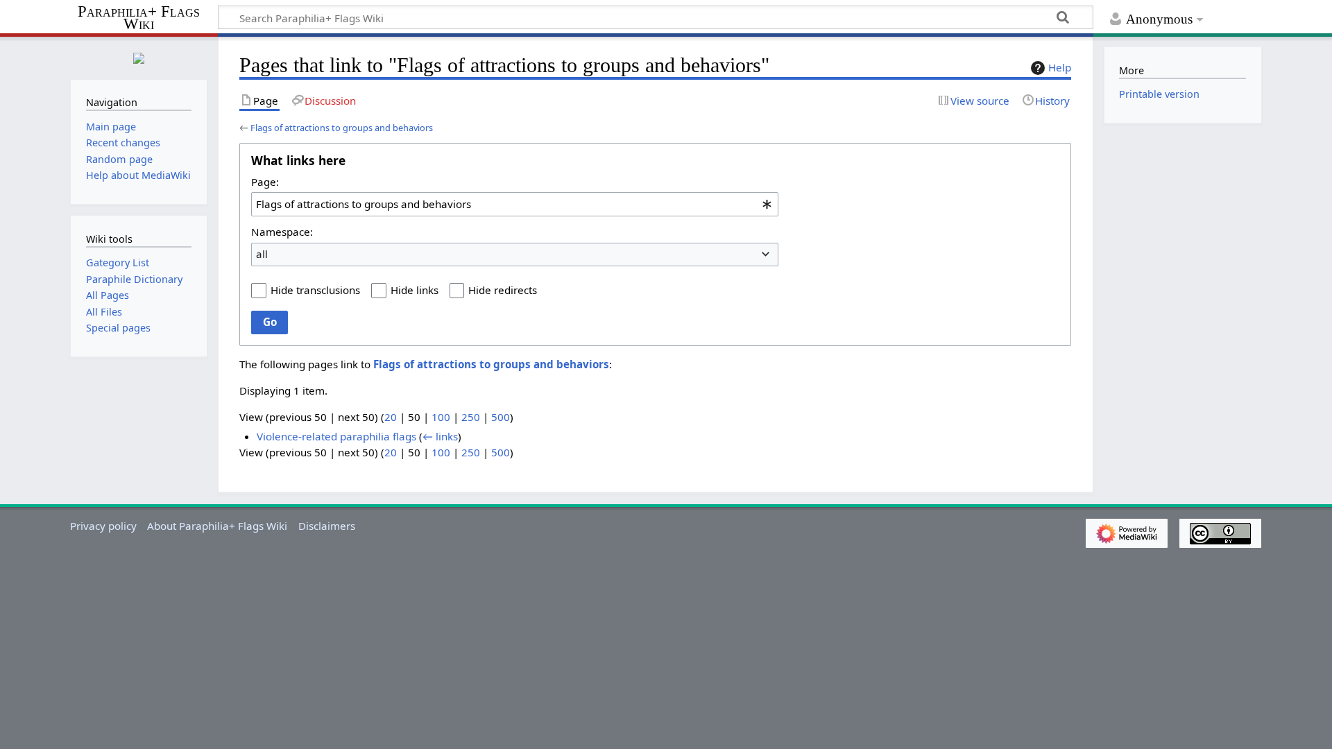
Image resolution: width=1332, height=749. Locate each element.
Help (1059, 67)
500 (500, 417)
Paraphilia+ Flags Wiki (139, 18)
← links (440, 436)
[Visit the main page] (138, 56)
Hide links (414, 290)
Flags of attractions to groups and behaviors (341, 127)
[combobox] (514, 204)
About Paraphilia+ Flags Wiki (217, 526)
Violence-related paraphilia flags (336, 436)
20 (390, 417)
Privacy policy (103, 526)
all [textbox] (262, 254)
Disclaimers (326, 526)
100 (441, 417)
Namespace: (282, 232)
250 (470, 417)
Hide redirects (502, 290)
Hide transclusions (315, 290)
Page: (265, 182)
